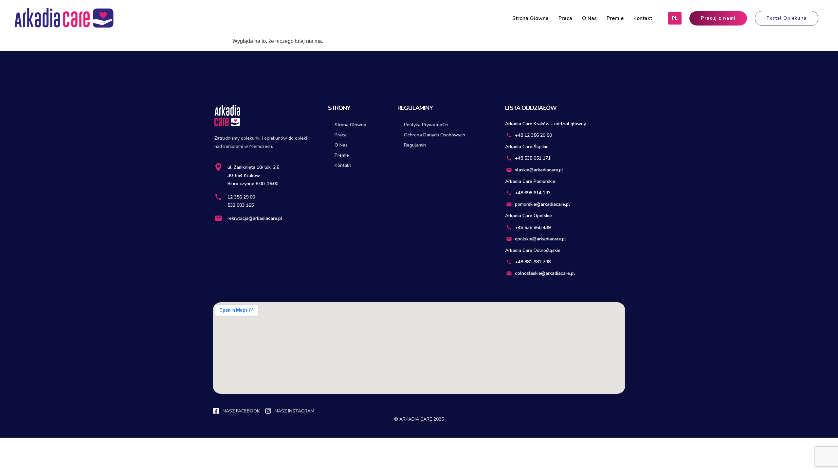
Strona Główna (530, 18)
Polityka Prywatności (426, 125)
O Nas (589, 18)
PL (675, 18)
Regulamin (415, 145)
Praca (565, 18)
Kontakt (642, 18)
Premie (615, 18)
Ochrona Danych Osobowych (434, 135)
